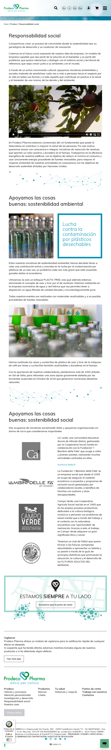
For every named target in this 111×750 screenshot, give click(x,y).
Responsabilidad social (17, 701)
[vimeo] (65, 739)
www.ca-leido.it (66, 464)
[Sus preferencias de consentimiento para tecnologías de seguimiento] (4, 745)
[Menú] (13, 721)
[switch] (9, 739)
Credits (56, 744)
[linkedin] (56, 739)
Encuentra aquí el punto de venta (55, 604)
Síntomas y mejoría (66, 692)
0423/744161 (94, 729)
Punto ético (14, 712)
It (69, 8)
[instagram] (51, 739)
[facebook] (46, 739)
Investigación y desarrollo (18, 698)
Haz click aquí (14, 658)
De (80, 8)
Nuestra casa (11, 704)
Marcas (42, 692)
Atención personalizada (17, 695)
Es (64, 8)
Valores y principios (15, 692)
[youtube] (60, 739)
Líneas (41, 695)
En (75, 8)
